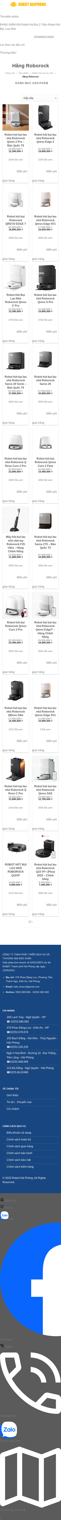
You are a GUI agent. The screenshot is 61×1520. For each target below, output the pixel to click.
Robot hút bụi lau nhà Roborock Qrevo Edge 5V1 (45, 220)
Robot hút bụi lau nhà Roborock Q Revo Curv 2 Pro (16, 462)
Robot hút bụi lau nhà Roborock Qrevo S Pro (45, 298)
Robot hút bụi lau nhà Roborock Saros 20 (45, 380)
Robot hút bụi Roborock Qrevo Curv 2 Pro (15, 626)
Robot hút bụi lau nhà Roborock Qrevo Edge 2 (45, 138)
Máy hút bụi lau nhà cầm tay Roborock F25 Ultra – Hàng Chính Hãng (15, 544)
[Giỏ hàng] (57, 4)
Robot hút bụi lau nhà (42, 73)
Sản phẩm (23, 73)
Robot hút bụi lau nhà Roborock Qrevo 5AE (45, 790)
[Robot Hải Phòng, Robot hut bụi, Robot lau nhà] (28, 4)
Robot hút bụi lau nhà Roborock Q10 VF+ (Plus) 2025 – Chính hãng (45, 871)
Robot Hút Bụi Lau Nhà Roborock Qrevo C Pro (15, 300)
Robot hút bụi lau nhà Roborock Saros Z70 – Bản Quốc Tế (45, 542)
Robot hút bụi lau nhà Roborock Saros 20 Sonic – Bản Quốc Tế (16, 382)
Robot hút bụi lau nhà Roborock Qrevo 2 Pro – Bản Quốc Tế (16, 140)
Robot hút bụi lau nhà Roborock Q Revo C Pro (16, 790)
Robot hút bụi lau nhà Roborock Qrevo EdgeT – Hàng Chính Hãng (45, 629)
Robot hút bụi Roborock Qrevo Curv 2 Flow (45, 462)
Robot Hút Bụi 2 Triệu (34, 24)
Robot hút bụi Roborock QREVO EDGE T (15, 220)
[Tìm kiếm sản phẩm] (52, 4)
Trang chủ (10, 73)
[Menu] (5, 4)
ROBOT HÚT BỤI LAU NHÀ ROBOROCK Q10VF (16, 870)
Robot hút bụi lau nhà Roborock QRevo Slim (16, 711)
